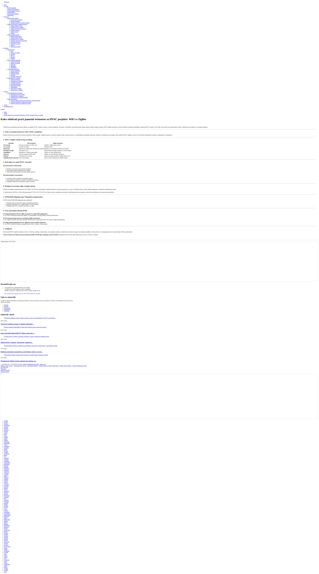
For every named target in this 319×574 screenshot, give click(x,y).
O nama (6, 6)
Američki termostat (16, 82)
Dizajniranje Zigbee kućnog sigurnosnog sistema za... (19, 361)
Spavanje (13, 64)
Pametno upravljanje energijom (19, 40)
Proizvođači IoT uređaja (20, 365)
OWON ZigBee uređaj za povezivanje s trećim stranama (25, 100)
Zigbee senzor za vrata (6, 365)
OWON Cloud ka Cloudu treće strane (20, 103)
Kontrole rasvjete (15, 30)
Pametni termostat (15, 21)
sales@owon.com (5, 370)
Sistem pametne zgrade (13, 34)
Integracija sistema (12, 99)
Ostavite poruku (5, 371)
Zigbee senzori (14, 31)
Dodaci (12, 33)
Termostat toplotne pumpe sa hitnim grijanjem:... (17, 324)
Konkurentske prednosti (13, 11)
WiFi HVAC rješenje (16, 88)
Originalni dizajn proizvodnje (15, 93)
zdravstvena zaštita (15, 46)
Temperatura (14, 87)
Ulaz (12, 51)
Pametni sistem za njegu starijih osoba (49, 365)
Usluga (6, 91)
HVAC (12, 55)
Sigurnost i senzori (15, 43)
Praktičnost (13, 67)
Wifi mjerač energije (32, 365)
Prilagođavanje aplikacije (17, 96)
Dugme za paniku (15, 52)
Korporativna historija (13, 14)
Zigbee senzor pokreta (65, 365)
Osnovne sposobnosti (13, 9)
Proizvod (6, 17)
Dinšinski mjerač (15, 73)
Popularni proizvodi (33, 364)
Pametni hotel (10, 49)
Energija (13, 57)
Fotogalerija (10, 15)
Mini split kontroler (16, 85)
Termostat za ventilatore (17, 81)
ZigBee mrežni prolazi (16, 25)
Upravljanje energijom (16, 20)
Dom (5, 5)
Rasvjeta (13, 54)
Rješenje (6, 48)
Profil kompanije (11, 8)
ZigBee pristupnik (15, 61)
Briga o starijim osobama (13, 60)
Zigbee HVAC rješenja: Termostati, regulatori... (17, 342)
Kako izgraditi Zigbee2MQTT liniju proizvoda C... (18, 333)
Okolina (13, 58)
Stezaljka (13, 75)
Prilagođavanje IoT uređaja (18, 94)
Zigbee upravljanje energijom (18, 28)
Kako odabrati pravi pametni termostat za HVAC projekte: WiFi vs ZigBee (23, 115)
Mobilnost (13, 66)
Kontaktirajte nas (8, 106)
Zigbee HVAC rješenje (17, 90)
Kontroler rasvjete (15, 42)
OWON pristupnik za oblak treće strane (21, 102)
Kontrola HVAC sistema (17, 27)
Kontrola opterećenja (16, 76)
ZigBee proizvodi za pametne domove (17, 24)
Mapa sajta (43, 364)
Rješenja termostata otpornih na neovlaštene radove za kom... (22, 352)
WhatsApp (3, 368)
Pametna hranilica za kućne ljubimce (20, 23)
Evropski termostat (15, 84)
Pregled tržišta (11, 12)
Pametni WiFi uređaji (12, 18)
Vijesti (5, 105)
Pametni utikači (15, 72)
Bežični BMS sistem (16, 36)
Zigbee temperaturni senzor (79, 365)
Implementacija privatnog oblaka (19, 97)
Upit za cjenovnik (5, 302)
